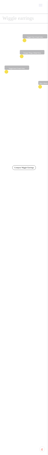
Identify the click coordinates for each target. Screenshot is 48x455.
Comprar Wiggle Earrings (24, 168)
